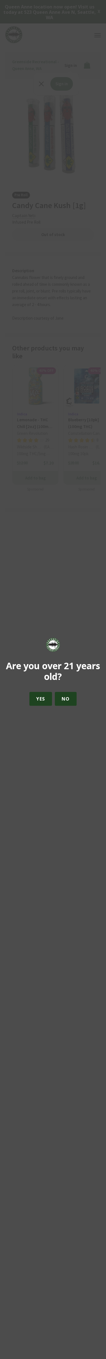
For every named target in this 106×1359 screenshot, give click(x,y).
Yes (40, 699)
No (66, 699)
